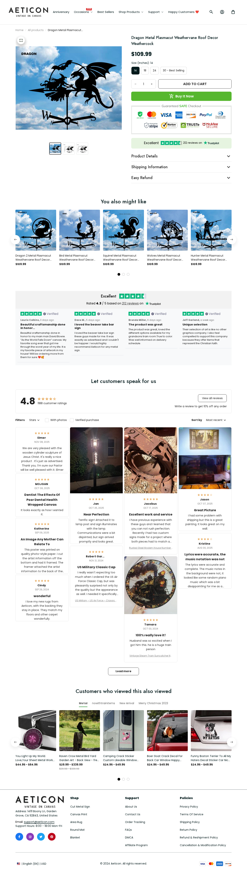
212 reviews (130, 303)
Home (19, 30)
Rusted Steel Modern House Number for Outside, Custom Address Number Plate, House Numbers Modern (150, 548)
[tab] (119, 274)
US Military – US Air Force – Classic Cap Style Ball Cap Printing (96, 600)
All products (36, 30)
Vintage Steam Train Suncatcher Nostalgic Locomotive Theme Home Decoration (150, 655)
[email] (39, 822)
